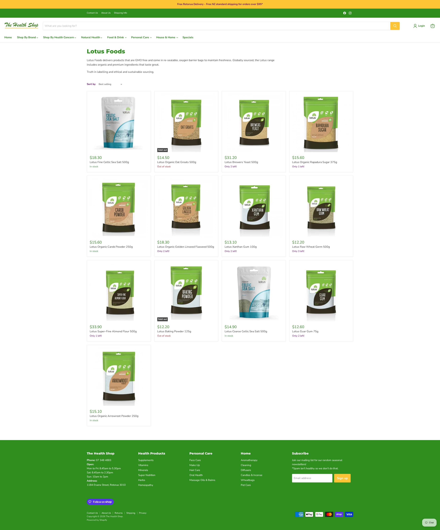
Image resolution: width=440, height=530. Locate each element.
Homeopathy (145, 485)
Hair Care (194, 470)
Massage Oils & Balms (202, 480)
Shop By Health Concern (59, 37)
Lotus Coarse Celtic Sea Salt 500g (246, 331)
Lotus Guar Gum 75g (305, 331)
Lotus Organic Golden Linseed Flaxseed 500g (185, 247)
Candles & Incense (251, 475)
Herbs (141, 480)
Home (8, 37)
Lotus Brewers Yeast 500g (241, 162)
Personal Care (140, 37)
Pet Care (246, 485)
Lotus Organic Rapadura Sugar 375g (314, 162)
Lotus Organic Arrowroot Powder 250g (114, 416)
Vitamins (143, 465)
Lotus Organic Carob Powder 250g (111, 247)
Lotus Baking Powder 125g (174, 331)
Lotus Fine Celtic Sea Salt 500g (109, 162)
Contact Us (92, 13)
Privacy (142, 513)
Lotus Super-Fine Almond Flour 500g (113, 331)
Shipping (130, 513)
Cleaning (246, 465)
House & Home (166, 37)
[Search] (395, 26)
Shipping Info (120, 13)
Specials (188, 37)
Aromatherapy (249, 460)
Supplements (145, 460)
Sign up (342, 478)
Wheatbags (248, 480)
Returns (119, 513)
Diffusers (246, 470)
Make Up (194, 465)
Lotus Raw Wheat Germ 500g (311, 247)
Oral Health (196, 475)
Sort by (91, 84)
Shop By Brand (27, 37)
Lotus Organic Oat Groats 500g (176, 162)
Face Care (195, 460)
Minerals (143, 470)
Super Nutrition (146, 475)
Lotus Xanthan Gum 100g (241, 247)
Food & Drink (116, 37)
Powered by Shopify (97, 520)
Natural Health (91, 37)
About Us (106, 13)
